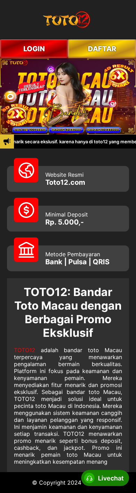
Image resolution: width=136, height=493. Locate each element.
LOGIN (34, 49)
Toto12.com (65, 182)
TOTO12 (24, 350)
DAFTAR (102, 49)
